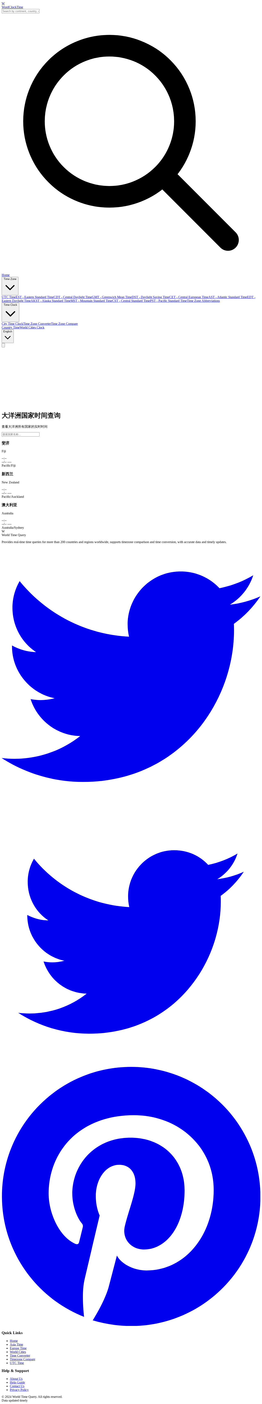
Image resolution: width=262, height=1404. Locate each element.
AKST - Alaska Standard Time (51, 300)
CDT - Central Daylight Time (73, 297)
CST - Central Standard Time (131, 300)
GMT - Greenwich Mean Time (112, 297)
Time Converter (20, 1355)
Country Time (11, 327)
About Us (16, 1378)
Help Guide (17, 1382)
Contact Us (17, 1386)
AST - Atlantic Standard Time (227, 297)
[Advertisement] (131, 378)
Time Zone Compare (64, 323)
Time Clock (10, 304)
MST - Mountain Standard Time (91, 300)
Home (6, 275)
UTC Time (9, 297)
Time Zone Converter (37, 323)
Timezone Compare (22, 1359)
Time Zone (10, 279)
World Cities (18, 1352)
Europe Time (18, 1348)
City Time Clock (12, 323)
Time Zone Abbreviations (203, 300)
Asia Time (16, 1344)
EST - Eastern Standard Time (35, 297)
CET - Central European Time (188, 297)
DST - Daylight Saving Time (150, 297)
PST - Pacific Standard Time (168, 300)
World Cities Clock (32, 327)
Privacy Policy (19, 1389)
